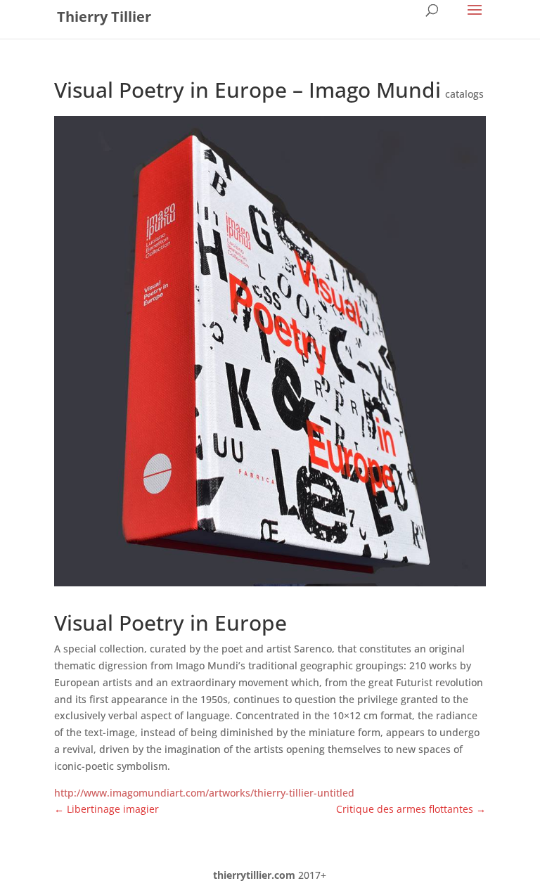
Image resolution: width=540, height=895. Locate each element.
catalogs (464, 94)
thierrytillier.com (254, 875)
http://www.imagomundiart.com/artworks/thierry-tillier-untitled (204, 792)
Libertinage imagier (106, 809)
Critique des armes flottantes (411, 809)
